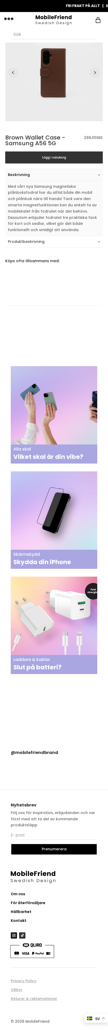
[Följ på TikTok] (22, 935)
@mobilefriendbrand (34, 753)
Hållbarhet (21, 911)
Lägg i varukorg (54, 157)
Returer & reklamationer (34, 998)
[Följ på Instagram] (14, 935)
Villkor (17, 989)
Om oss (18, 894)
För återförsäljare (28, 902)
